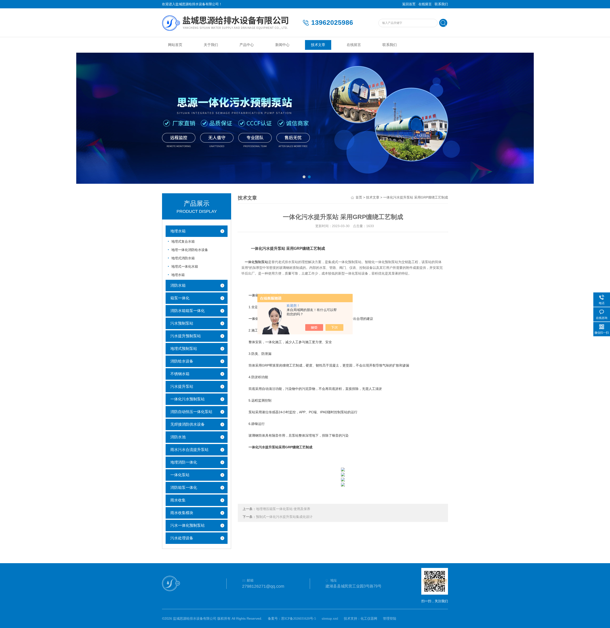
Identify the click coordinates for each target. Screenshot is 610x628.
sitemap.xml (330, 618)
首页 (359, 197)
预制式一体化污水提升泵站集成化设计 (284, 517)
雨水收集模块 (181, 513)
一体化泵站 (179, 475)
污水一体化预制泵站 (187, 525)
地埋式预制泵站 (183, 349)
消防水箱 (178, 285)
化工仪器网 (369, 618)
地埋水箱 (178, 231)
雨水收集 (178, 500)
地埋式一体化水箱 (184, 266)
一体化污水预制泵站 (187, 399)
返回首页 (409, 4)
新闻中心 (282, 45)
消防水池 (178, 437)
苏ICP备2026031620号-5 (298, 618)
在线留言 (425, 4)
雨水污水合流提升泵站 (189, 450)
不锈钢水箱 (179, 374)
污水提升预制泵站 (185, 336)
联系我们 (441, 4)
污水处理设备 (181, 538)
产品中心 (246, 45)
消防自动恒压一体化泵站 (191, 412)
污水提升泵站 (181, 386)
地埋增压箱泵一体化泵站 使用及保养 (283, 509)
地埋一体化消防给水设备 (189, 250)
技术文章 (318, 45)
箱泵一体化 (179, 298)
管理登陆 (389, 618)
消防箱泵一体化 (183, 487)
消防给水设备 (181, 361)
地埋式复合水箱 (183, 241)
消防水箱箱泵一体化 (187, 311)
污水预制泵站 (181, 323)
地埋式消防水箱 (183, 258)
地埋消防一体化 (183, 462)
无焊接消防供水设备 (187, 424)
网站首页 (175, 45)
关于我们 (211, 45)
